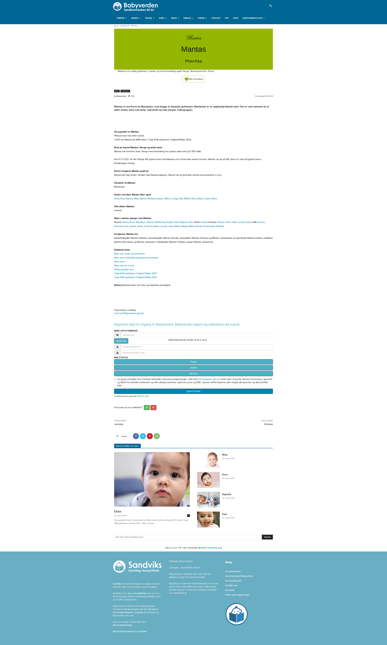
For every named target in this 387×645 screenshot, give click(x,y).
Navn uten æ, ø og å (124, 265)
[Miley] (208, 460)
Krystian (155, 226)
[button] (270, 6)
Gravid (134, 18)
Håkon (167, 198)
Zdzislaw (268, 424)
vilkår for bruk (143, 396)
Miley (225, 455)
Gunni (248, 222)
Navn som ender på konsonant (129, 253)
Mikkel (187, 198)
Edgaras (183, 222)
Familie (187, 18)
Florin (228, 222)
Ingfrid (132, 226)
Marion (129, 198)
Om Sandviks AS (233, 580)
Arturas (150, 222)
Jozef (147, 226)
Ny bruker (230, 590)
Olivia (116, 198)
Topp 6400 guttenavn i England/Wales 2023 (135, 277)
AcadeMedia (140, 593)
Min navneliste (196, 79)
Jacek (140, 226)
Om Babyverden (233, 571)
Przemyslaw (209, 226)
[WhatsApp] (157, 436)
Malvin (177, 226)
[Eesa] (152, 479)
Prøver (120, 18)
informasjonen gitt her (209, 379)
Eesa (117, 511)
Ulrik (181, 198)
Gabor (234, 222)
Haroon (261, 222)
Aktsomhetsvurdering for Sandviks (130, 631)
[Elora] (208, 480)
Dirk (176, 222)
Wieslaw (220, 226)
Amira (125, 222)
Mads (200, 198)
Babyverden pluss (252, 18)
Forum (201, 18)
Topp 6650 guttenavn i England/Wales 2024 (135, 273)
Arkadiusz (141, 222)
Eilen (191, 222)
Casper (207, 198)
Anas (132, 222)
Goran (242, 222)
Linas (170, 226)
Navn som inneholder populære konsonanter (136, 257)
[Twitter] (143, 436)
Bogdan (170, 222)
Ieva (126, 226)
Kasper (159, 198)
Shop (236, 18)
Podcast (216, 18)
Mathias (151, 198)
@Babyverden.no (210, 547)
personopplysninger (122, 625)
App (227, 18)
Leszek (163, 226)
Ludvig (174, 198)
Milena (192, 226)
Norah (199, 226)
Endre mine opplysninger (237, 594)
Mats (193, 198)
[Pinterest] (150, 436)
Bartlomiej (160, 222)
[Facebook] (136, 436)
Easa (224, 514)
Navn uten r (119, 261)
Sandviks (117, 583)
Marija (184, 226)
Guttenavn (124, 25)
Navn (174, 18)
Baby (161, 18)
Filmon (220, 222)
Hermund (118, 226)
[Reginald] (208, 500)
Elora (225, 474)
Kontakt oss (231, 585)
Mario (214, 198)
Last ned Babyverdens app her (129, 313)
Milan (136, 198)
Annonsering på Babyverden (239, 576)
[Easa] (208, 519)
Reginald (226, 494)
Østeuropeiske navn (124, 269)
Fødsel (148, 18)
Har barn (193, 373)
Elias (122, 198)
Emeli (204, 222)
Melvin (143, 198)
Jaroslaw (118, 424)
